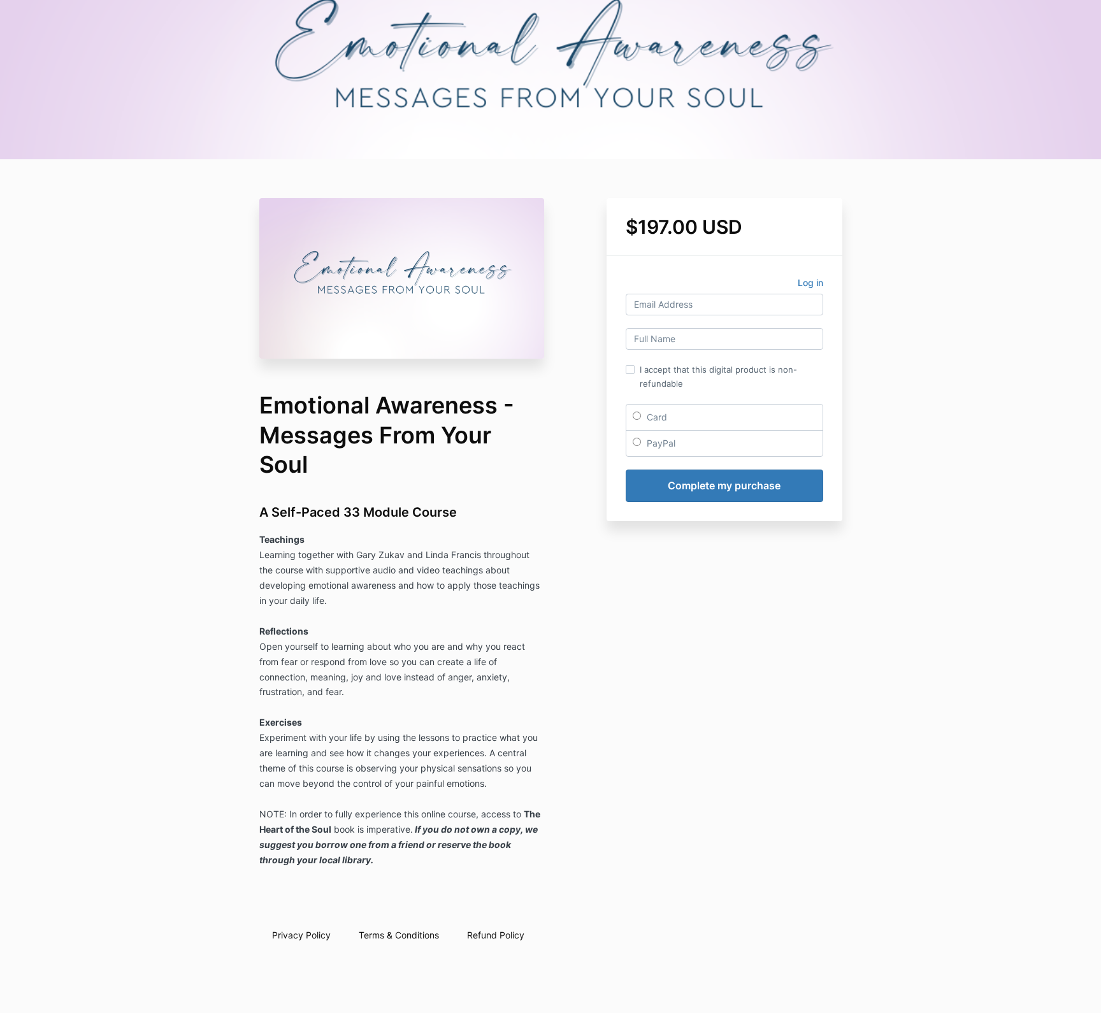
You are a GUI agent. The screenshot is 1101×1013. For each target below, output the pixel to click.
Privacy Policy (301, 935)
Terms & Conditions (399, 935)
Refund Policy (495, 935)
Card (655, 417)
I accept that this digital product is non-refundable (718, 376)
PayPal (659, 443)
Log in (810, 282)
